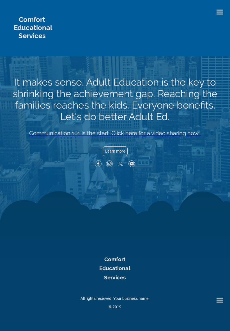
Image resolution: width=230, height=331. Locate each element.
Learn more (115, 151)
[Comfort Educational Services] (32, 45)
